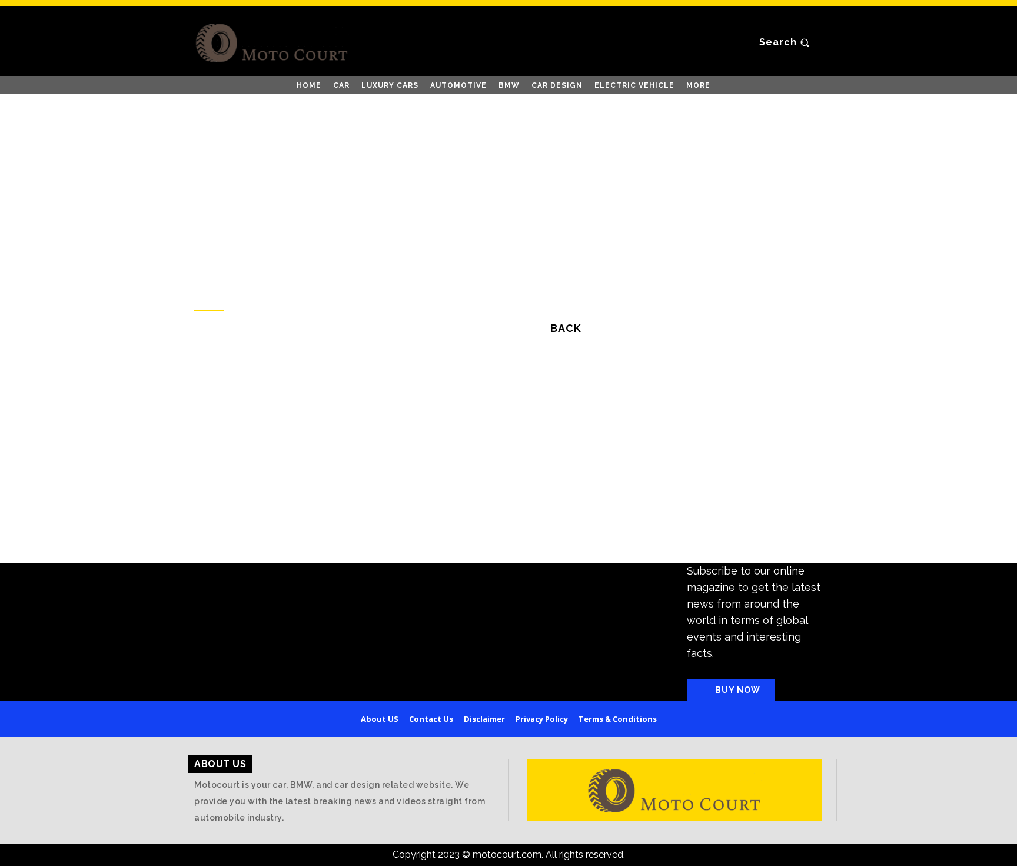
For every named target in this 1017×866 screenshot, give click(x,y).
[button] (785, 42)
